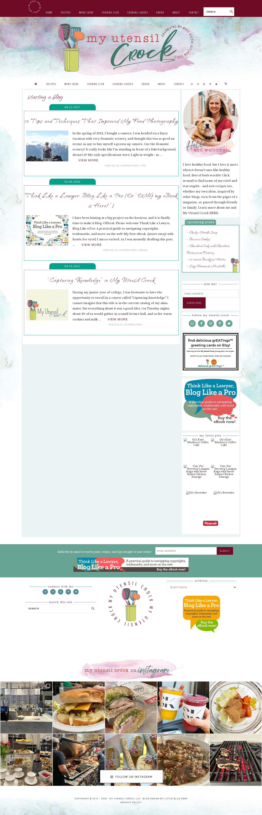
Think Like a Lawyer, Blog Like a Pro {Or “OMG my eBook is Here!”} (101, 200)
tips (143, 166)
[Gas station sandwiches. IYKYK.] (131, 708)
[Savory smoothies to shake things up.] (236, 708)
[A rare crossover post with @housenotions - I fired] (236, 760)
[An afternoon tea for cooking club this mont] (26, 760)
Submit (225, 550)
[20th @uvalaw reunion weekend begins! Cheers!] (183, 708)
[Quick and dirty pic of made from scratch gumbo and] (183, 760)
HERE (213, 213)
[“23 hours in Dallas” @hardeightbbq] (79, 760)
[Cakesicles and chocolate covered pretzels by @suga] (131, 760)
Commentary (130, 166)
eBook (143, 250)
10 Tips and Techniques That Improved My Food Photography (101, 120)
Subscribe (194, 302)
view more (88, 160)
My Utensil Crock (92, 69)
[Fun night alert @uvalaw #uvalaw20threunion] (79, 708)
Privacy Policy (131, 802)
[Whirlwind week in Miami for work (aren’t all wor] (26, 708)
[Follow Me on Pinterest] (210, 526)
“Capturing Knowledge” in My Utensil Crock (101, 279)
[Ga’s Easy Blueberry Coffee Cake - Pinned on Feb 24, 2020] (196, 444)
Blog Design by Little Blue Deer (165, 799)
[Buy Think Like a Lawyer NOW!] (201, 636)
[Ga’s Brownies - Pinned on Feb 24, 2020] (196, 494)
